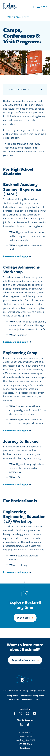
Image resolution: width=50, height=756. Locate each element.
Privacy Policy (12, 695)
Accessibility (27, 699)
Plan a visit (23, 617)
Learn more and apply (15, 256)
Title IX (39, 699)
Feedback (25, 748)
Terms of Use (13, 699)
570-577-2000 (25, 744)
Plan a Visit (22, 17)
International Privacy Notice (32, 695)
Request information (23, 660)
